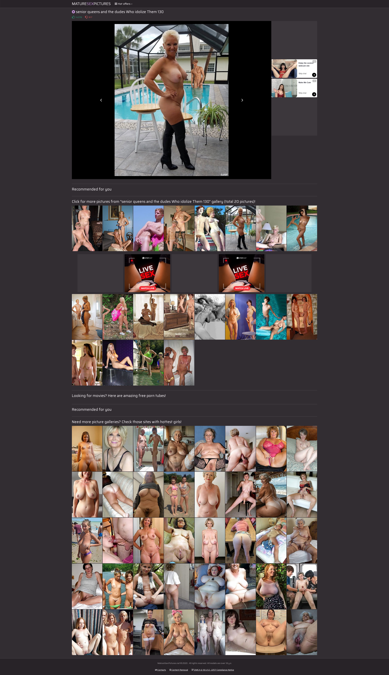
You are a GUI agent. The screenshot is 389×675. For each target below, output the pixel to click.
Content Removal (179, 670)
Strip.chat (302, 74)
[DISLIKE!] (86, 17)
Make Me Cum (305, 82)
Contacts (161, 670)
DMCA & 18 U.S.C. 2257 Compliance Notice (214, 670)
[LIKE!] (73, 17)
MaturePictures (91, 4)
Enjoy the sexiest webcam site (306, 64)
